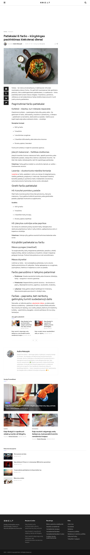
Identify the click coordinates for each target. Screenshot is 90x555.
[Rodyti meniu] (4, 2)
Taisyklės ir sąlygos (74, 539)
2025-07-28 (29, 44)
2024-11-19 (17, 472)
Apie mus (71, 524)
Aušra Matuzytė (17, 44)
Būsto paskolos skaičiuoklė (54, 524)
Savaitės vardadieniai (52, 526)
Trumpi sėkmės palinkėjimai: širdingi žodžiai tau (27, 470)
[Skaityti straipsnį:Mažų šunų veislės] (8, 480)
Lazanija (14, 174)
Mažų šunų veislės (19, 478)
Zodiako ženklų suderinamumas (51, 537)
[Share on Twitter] (6, 93)
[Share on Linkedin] (6, 98)
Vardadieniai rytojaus (53, 529)
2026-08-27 (48, 333)
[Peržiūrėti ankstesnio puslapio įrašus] (33, 340)
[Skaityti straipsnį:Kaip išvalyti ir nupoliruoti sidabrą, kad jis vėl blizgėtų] (39, 323)
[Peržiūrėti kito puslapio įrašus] (36, 340)
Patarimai (35, 428)
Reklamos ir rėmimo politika (76, 534)
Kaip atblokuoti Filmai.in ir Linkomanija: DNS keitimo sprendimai (32, 462)
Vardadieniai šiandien (53, 531)
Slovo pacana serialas (20, 454)
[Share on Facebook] (6, 89)
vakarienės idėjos (38, 303)
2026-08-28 (25, 328)
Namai (8, 403)
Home (5, 31)
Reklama (70, 529)
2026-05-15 (18, 456)
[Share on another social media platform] (6, 103)
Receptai (10, 31)
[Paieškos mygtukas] (85, 2)
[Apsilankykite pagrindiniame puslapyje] (45, 3)
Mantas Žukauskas (14, 408)
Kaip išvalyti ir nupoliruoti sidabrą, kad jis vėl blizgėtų (48, 324)
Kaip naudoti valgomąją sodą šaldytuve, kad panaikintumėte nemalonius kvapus (21, 333)
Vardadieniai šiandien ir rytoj (55, 534)
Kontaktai (71, 526)
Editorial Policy (72, 536)
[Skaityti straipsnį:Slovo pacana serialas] (8, 456)
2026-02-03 (18, 464)
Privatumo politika (73, 531)
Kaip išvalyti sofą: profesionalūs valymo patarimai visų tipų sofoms (26, 324)
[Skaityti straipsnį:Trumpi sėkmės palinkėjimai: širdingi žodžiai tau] (8, 472)
